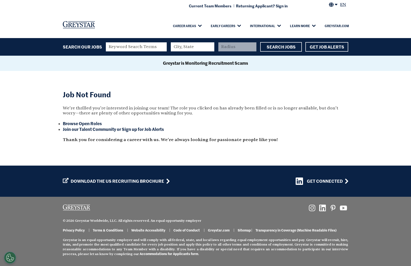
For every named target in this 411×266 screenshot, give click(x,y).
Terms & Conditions (108, 230)
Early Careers (223, 25)
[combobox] (193, 47)
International (262, 25)
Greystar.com (337, 25)
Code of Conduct (186, 230)
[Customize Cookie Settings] (10, 258)
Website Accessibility (148, 230)
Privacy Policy (74, 230)
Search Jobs (281, 47)
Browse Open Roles (82, 123)
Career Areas (184, 25)
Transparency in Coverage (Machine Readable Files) (296, 230)
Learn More (300, 25)
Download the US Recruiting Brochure (117, 181)
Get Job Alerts (327, 47)
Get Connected (325, 181)
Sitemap (244, 230)
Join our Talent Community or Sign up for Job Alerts (113, 129)
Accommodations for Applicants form (169, 253)
